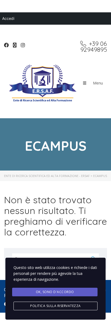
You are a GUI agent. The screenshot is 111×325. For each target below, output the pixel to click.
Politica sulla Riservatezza (55, 306)
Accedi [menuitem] (8, 18)
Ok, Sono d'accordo (55, 292)
